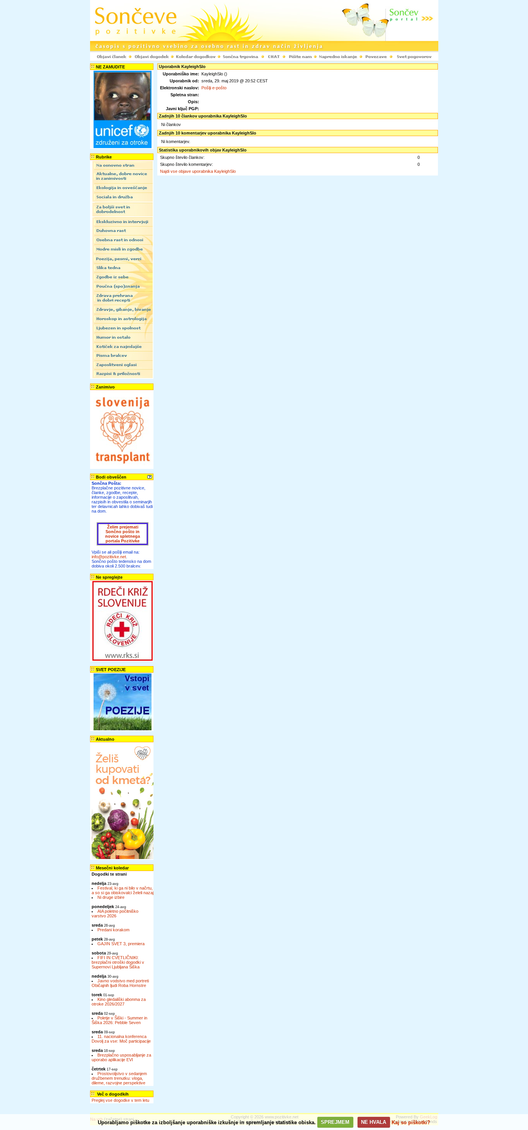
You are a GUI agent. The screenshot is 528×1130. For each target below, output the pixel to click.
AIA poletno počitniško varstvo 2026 (115, 913)
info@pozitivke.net (109, 556)
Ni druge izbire (110, 897)
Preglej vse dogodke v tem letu (120, 1100)
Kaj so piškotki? (411, 1122)
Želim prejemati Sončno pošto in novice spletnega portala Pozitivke (122, 534)
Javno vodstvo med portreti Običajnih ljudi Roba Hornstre (120, 983)
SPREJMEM (335, 1122)
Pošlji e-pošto (214, 87)
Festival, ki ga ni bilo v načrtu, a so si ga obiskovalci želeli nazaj (122, 890)
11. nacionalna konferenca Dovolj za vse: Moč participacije (121, 1038)
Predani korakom (113, 929)
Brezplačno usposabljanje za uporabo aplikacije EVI (121, 1057)
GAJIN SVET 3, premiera (121, 943)
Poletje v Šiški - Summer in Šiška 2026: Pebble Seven (119, 1020)
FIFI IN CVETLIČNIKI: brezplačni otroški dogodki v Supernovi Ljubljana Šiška (118, 962)
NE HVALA (373, 1122)
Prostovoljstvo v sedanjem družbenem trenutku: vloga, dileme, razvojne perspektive (119, 1078)
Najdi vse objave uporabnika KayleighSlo (198, 171)
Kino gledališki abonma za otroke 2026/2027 (119, 1001)
